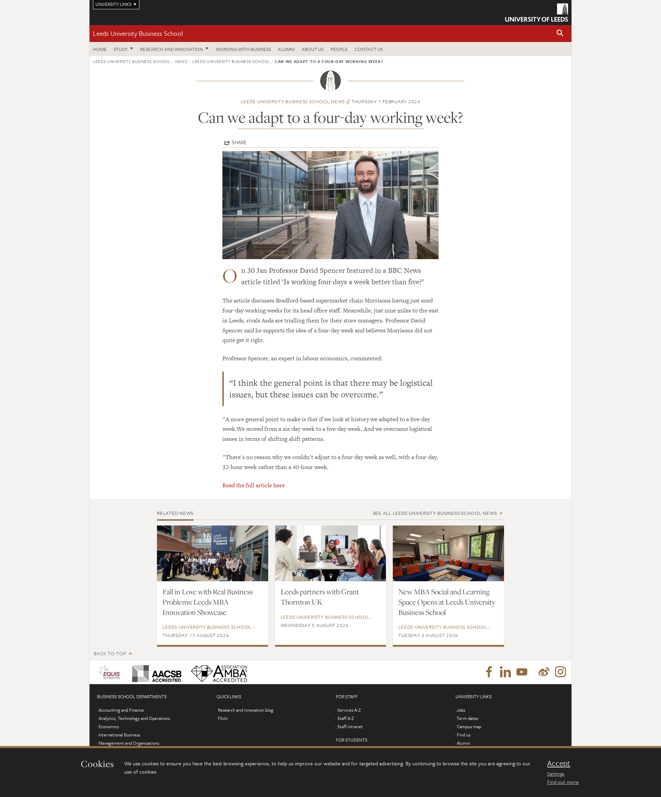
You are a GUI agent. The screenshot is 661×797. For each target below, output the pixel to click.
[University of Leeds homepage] (536, 12)
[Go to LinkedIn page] (505, 672)
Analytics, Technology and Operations (134, 718)
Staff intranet (350, 726)
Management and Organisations (128, 743)
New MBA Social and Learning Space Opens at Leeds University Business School (446, 601)
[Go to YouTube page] (521, 672)
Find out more (563, 782)
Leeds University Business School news (293, 101)
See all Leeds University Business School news (435, 513)
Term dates (467, 718)
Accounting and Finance (121, 709)
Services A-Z (349, 709)
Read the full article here (253, 485)
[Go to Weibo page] (543, 672)
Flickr (223, 718)
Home (100, 49)
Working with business (243, 49)
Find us (463, 734)
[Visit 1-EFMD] (110, 672)
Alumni (286, 49)
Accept (558, 763)
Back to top (110, 653)
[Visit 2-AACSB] (155, 672)
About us (313, 49)
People (339, 49)
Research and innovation (171, 49)
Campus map (469, 726)
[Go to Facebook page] (488, 672)
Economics (108, 726)
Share (239, 142)
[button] (560, 33)
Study (121, 49)
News (181, 61)
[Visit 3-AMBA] (217, 672)
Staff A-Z (345, 718)
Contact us (369, 49)
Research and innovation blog (245, 709)
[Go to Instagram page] (560, 672)
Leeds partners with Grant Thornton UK (320, 596)
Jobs (461, 709)
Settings (555, 773)
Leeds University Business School (138, 33)
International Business (119, 734)
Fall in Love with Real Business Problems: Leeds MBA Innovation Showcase (207, 601)
